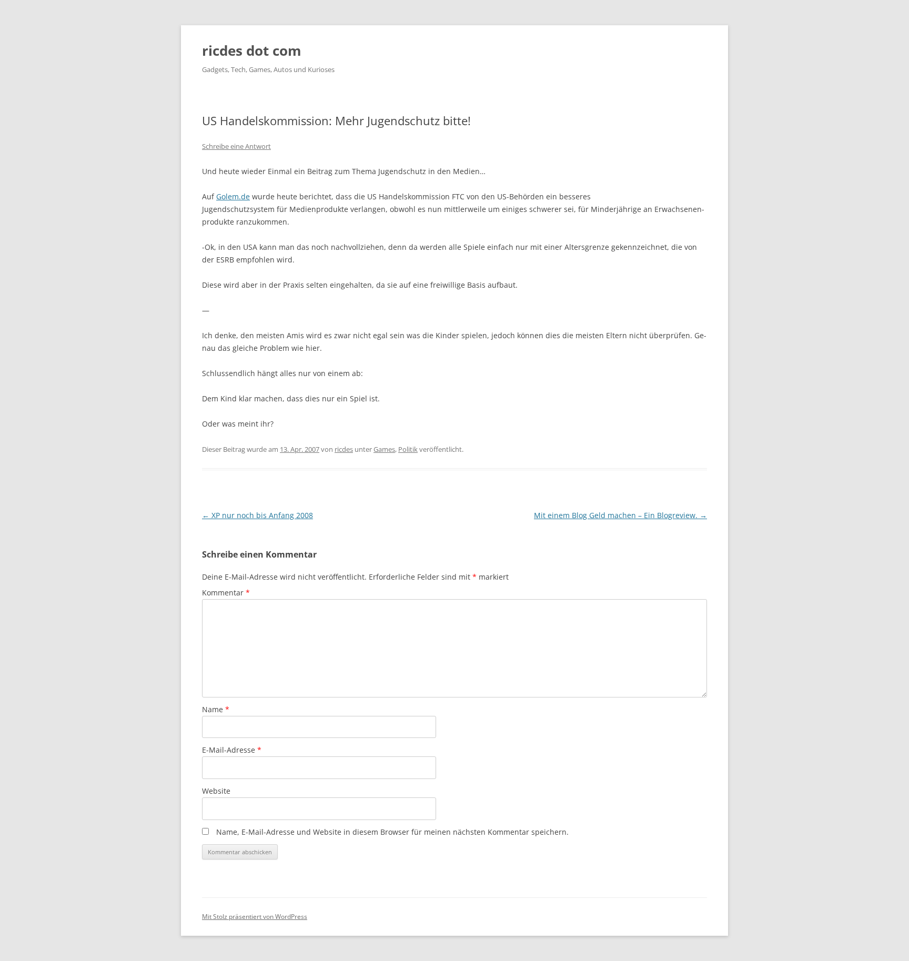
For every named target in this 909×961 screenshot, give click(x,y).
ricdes (344, 449)
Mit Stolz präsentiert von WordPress (254, 916)
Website (216, 791)
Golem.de (233, 196)
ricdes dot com (251, 50)
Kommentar (226, 593)
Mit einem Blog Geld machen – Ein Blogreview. (620, 515)
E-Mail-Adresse (231, 750)
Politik (408, 449)
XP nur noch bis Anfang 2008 (257, 515)
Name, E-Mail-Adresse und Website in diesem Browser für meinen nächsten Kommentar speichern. (392, 832)
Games (384, 449)
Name (215, 709)
